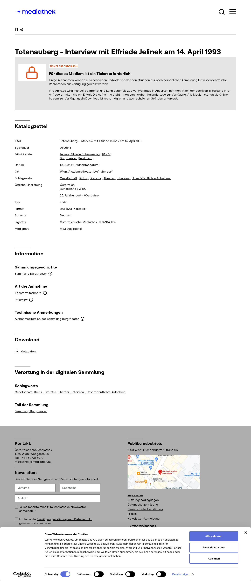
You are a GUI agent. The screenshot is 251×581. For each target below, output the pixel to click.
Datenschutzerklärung (143, 504)
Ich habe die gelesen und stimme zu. (55, 521)
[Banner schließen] (246, 532)
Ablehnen (214, 558)
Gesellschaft (68, 178)
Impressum (135, 495)
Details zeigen (180, 574)
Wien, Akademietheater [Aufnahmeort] (86, 171)
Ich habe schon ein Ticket (142, 83)
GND (106, 154)
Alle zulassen (213, 536)
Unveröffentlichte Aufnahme (151, 178)
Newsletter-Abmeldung (144, 518)
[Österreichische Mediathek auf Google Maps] (164, 471)
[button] (221, 12)
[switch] (99, 574)
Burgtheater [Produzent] (77, 158)
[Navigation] (230, 12)
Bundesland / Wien (73, 188)
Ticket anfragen (103, 83)
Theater (109, 178)
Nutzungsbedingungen (143, 500)
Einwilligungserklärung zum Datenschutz (64, 519)
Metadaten (28, 351)
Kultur (83, 178)
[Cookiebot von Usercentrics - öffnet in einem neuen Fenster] (22, 574)
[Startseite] (35, 11)
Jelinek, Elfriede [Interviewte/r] (80, 154)
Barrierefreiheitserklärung (145, 509)
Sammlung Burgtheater (31, 411)
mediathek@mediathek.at (33, 461)
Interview (123, 178)
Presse (132, 513)
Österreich (67, 185)
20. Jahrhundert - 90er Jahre (79, 195)
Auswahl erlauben (213, 547)
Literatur (95, 178)
